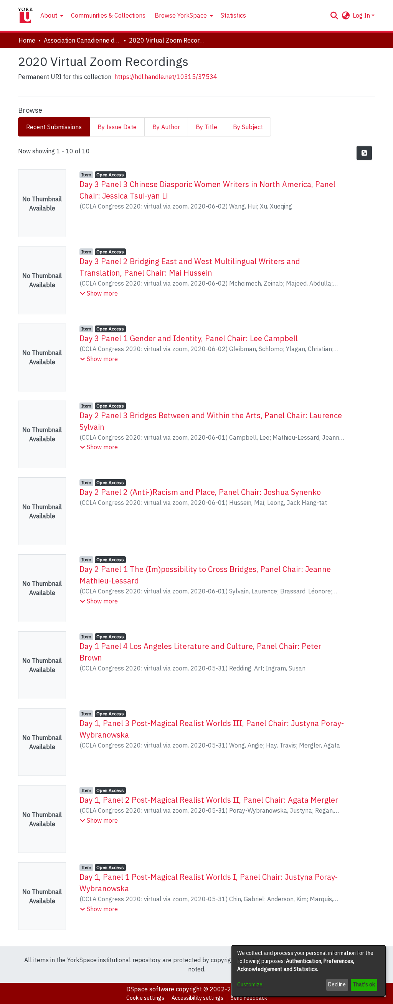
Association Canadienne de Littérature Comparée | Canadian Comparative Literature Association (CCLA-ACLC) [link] (82, 40)
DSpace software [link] (150, 989)
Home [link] (26, 40)
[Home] (25, 15)
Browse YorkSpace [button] (181, 15)
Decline (337, 984)
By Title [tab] (206, 127)
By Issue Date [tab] (117, 127)
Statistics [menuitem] (233, 15)
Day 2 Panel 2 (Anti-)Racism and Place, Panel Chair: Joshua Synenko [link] (200, 492)
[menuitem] (51, 15)
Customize (250, 984)
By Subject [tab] (248, 127)
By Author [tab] (166, 127)
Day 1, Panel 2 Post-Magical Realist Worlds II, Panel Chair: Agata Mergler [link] (208, 800)
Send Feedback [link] (249, 997)
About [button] (48, 15)
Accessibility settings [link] (197, 997)
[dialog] (308, 970)
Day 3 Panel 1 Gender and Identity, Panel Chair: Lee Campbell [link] (188, 338)
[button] (334, 15)
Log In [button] (362, 15)
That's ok (364, 984)
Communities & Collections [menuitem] (108, 15)
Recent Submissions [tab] (54, 127)
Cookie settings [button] (145, 997)
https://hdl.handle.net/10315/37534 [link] (165, 77)
